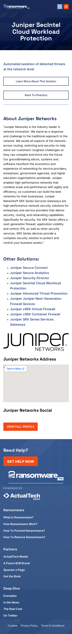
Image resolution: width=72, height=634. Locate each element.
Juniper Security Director (29, 278)
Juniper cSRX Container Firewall (35, 314)
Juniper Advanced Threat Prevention (38, 293)
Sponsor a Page (14, 570)
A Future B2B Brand (16, 563)
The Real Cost (12, 609)
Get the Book (12, 576)
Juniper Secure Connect (29, 268)
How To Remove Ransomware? (24, 537)
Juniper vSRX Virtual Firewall (32, 309)
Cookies (12, 625)
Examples (10, 595)
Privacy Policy (29, 625)
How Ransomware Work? (20, 524)
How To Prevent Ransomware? (24, 530)
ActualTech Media (15, 556)
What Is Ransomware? (18, 517)
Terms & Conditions (52, 625)
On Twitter (10, 615)
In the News (11, 602)
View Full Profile (20, 426)
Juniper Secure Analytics (29, 273)
